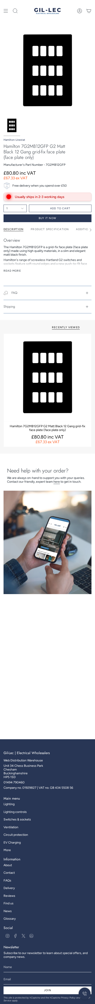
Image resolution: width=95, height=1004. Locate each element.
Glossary (10, 919)
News (8, 911)
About (8, 865)
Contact (9, 873)
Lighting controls (15, 812)
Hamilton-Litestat (14, 139)
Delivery (9, 888)
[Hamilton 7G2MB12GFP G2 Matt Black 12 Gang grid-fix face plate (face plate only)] (47, 378)
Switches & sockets (17, 819)
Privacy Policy (68, 997)
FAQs (7, 880)
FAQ (14, 293)
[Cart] (88, 11)
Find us (8, 903)
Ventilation (11, 827)
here (56, 482)
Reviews (9, 896)
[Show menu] (5, 11)
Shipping (9, 306)
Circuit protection (16, 835)
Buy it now (47, 218)
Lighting (9, 804)
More (7, 850)
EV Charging (12, 842)
